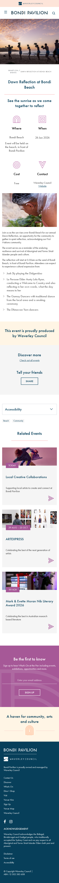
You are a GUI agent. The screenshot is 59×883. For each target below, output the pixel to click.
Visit (5, 795)
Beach (6, 420)
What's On (8, 786)
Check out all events (30, 360)
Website (42, 186)
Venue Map (9, 808)
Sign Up (7, 804)
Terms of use (9, 858)
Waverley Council (11, 813)
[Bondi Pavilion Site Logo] (29, 12)
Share (29, 381)
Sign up (29, 692)
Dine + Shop (9, 791)
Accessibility (9, 862)
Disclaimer (8, 853)
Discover (7, 782)
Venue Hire (9, 799)
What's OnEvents (13, 71)
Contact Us (8, 777)
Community (18, 420)
